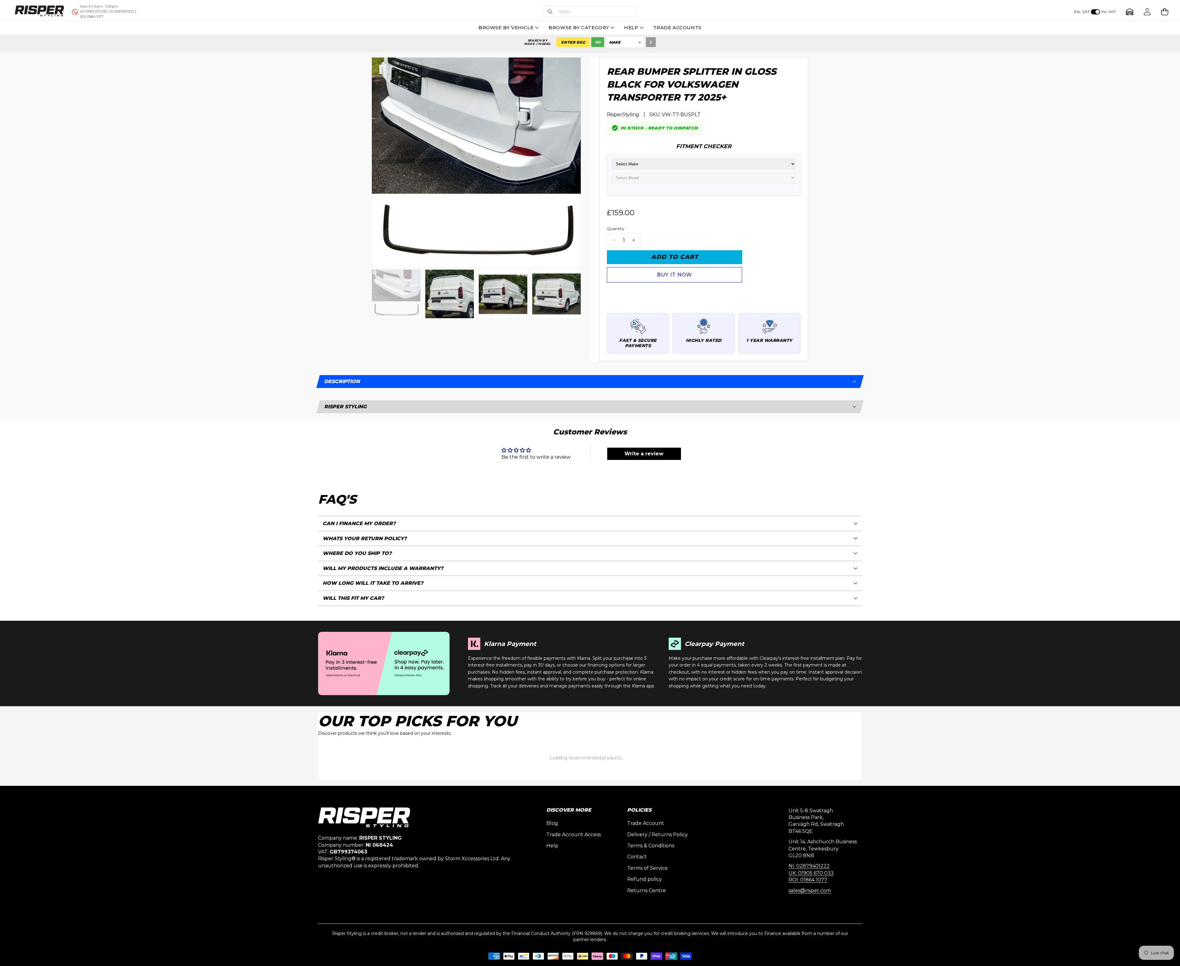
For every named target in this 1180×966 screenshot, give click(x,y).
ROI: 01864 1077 (808, 880)
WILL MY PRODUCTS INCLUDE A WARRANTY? (383, 568)
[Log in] (1147, 12)
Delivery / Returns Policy (657, 834)
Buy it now (674, 275)
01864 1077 (91, 17)
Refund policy (644, 879)
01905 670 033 (93, 12)
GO (597, 42)
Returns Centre (646, 890)
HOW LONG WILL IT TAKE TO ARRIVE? (373, 583)
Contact (637, 857)
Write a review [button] (643, 454)
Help (552, 846)
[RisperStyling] (39, 11)
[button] (590, 12)
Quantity (615, 228)
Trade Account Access (573, 834)
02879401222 (122, 12)
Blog (552, 823)
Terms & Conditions (650, 846)
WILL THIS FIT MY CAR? (353, 598)
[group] (396, 294)
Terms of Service (647, 868)
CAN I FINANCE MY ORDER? (359, 523)
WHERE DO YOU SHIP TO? (357, 553)
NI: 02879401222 (809, 866)
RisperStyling (623, 114)
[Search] (651, 42)
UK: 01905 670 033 (811, 873)
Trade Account (645, 823)
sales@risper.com (810, 890)
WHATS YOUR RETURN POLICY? (365, 538)
